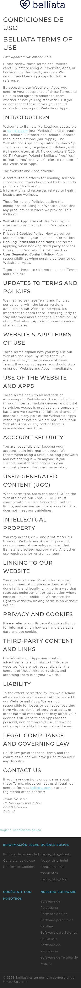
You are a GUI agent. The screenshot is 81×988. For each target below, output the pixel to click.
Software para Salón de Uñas (57, 923)
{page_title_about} (55, 854)
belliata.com (17, 131)
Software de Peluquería (50, 905)
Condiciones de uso (19, 860)
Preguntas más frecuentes (52, 870)
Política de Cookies (19, 867)
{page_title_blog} (54, 879)
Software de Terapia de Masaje (59, 961)
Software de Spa (53, 914)
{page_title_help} (54, 860)
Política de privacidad (21, 854)
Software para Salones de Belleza (58, 936)
